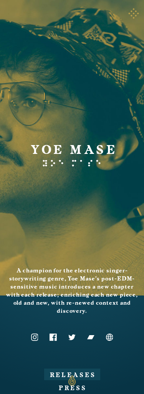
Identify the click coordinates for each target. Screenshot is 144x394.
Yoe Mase (74, 150)
